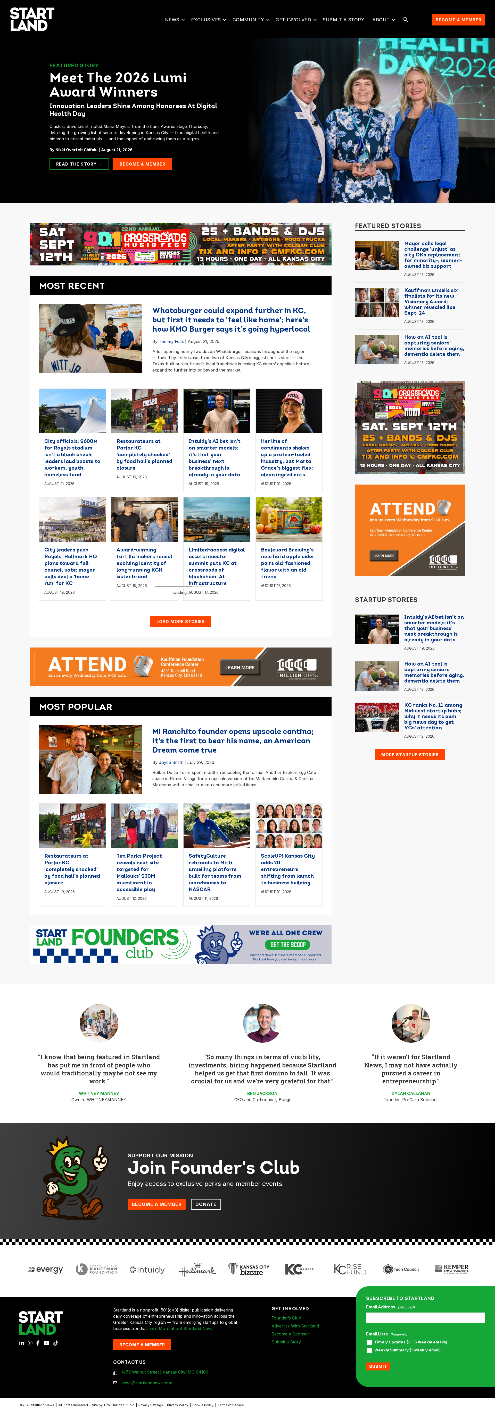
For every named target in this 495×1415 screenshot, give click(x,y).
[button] (183, 20)
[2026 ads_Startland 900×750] (410, 427)
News (172, 19)
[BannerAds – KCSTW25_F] (181, 242)
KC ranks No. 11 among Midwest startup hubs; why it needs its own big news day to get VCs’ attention (433, 717)
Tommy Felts (171, 341)
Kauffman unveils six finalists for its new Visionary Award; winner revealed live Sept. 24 (431, 302)
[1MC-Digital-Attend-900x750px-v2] (410, 529)
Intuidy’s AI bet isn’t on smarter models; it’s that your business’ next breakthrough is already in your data (434, 629)
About (381, 19)
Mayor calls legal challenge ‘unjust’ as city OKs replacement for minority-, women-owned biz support (433, 255)
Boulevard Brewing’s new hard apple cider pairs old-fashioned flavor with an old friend (287, 564)
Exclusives (206, 19)
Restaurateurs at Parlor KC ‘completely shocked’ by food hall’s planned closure (144, 455)
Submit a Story (343, 19)
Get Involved (293, 19)
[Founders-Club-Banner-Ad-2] (181, 1053)
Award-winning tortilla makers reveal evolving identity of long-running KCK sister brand (144, 564)
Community (248, 19)
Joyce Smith (171, 871)
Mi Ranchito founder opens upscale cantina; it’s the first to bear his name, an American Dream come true (233, 850)
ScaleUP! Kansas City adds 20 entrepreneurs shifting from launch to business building (288, 978)
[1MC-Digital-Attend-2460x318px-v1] (181, 775)
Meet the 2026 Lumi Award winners (118, 86)
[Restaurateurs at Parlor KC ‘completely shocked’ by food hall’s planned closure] (144, 410)
